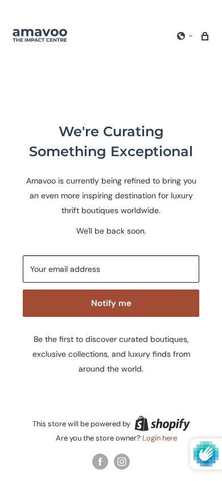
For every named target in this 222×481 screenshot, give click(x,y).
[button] (185, 36)
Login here (159, 438)
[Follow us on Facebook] (100, 462)
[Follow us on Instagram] (122, 462)
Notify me (111, 303)
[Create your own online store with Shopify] (162, 423)
